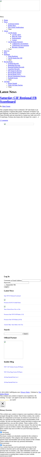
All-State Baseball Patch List (10, 382)
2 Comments (4, 120)
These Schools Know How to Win (12, 309)
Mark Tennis (6, 106)
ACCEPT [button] (13, 400)
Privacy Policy (25, 392)
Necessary (5, 432)
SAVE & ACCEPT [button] (6, 456)
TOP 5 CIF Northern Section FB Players (13, 367)
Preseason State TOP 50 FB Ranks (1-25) (14, 314)
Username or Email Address (13, 280)
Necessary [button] (3, 430)
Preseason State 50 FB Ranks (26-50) (13, 319)
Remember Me (11, 285)
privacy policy (4, 400)
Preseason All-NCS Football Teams (12, 302)
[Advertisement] (16, 13)
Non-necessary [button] (4, 443)
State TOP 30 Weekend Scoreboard (12, 296)
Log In (6, 287)
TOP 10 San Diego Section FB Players (13, 372)
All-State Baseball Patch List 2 (11, 377)
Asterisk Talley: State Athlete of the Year (13, 324)
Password (7, 282)
